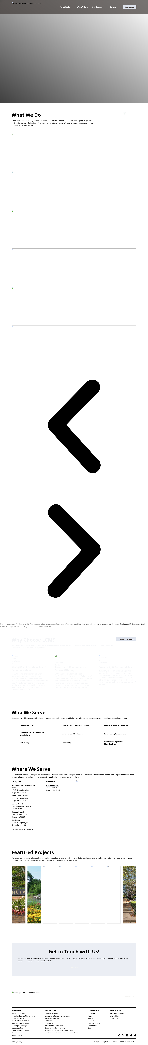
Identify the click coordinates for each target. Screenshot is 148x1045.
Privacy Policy (17, 1042)
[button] (74, 426)
